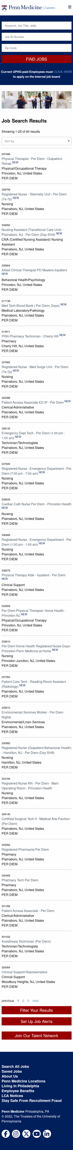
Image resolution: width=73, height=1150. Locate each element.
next (35, 1000)
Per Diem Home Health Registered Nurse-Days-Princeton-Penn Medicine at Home (36, 648)
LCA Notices (12, 1095)
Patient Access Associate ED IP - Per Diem (33, 402)
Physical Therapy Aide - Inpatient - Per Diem (33, 575)
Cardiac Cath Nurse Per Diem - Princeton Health (36, 504)
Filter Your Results (36, 1010)
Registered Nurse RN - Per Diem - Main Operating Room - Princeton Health (30, 785)
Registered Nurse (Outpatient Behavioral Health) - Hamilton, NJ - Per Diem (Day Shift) (36, 750)
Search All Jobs (15, 1066)
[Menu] (69, 7)
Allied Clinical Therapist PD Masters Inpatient (34, 270)
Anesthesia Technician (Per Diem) (26, 941)
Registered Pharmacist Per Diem (25, 849)
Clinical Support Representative (24, 972)
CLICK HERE (63, 71)
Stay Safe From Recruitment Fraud (32, 1100)
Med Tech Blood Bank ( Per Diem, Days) (31, 305)
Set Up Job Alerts (37, 1021)
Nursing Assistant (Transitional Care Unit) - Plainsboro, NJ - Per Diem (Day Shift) (32, 232)
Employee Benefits (18, 1090)
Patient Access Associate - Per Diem (28, 910)
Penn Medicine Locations (23, 1081)
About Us (10, 1076)
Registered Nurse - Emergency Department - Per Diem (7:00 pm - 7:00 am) (36, 471)
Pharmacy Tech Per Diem (20, 880)
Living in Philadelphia (20, 1086)
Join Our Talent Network (36, 1035)
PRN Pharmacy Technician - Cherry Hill (30, 336)
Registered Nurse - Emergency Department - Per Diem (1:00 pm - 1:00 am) (36, 542)
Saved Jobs (12, 1071)
